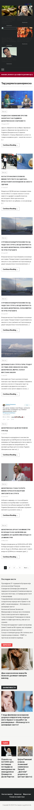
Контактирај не (7, 794)
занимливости (9, 687)
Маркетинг (27, 794)
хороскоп (7, 645)
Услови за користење (17, 797)
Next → (26, 568)
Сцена (5, 743)
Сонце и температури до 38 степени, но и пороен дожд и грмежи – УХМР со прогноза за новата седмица (16, 635)
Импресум (17, 794)
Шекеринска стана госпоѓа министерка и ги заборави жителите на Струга (13, 490)
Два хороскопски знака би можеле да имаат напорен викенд (14, 675)
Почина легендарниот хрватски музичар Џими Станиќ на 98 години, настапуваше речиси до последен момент (16, 627)
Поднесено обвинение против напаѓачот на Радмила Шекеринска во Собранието (14, 118)
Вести (4, 111)
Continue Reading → (10, 145)
